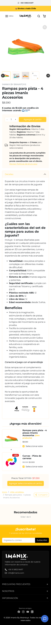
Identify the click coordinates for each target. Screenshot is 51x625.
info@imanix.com (16, 573)
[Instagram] (23, 611)
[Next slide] (48, 75)
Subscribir (42, 540)
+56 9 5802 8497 (26, 3)
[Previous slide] (3, 519)
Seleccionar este (34, 446)
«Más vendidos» (17, 492)
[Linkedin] (32, 611)
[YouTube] (28, 611)
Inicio (4, 492)
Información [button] (10, 598)
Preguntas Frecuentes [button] (16, 584)
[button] (9, 16)
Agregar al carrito (32, 119)
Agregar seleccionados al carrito (25, 483)
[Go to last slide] (3, 75)
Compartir (43, 495)
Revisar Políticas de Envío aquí (23, 164)
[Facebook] (19, 611)
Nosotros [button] (8, 591)
